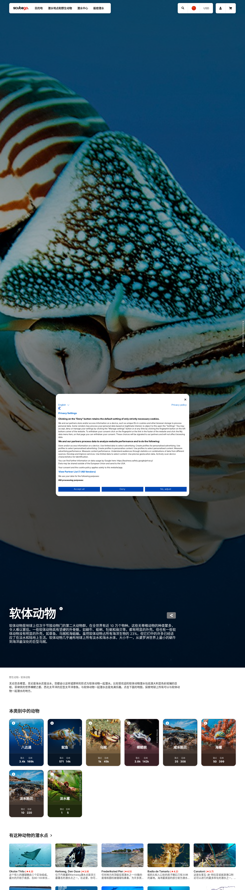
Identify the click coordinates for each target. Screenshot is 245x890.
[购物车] (230, 8)
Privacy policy (179, 404)
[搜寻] (183, 8)
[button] (64, 405)
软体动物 (25, 677)
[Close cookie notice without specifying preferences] (185, 399)
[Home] (21, 8)
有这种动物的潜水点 (28, 835)
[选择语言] (194, 8)
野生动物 (13, 677)
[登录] (220, 8)
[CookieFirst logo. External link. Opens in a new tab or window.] (59, 408)
